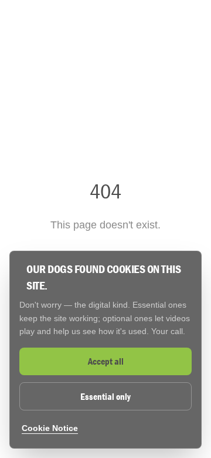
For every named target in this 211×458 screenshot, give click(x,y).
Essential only (105, 396)
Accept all (106, 361)
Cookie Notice (50, 428)
